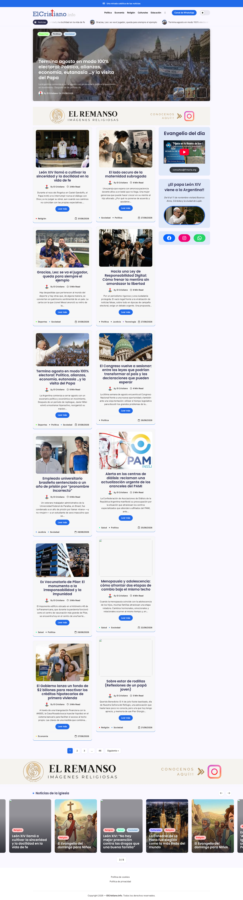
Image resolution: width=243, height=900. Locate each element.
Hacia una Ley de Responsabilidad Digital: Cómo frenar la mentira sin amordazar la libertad (126, 277)
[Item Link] (30, 826)
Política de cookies (120, 877)
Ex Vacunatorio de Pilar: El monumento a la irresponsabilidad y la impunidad (62, 588)
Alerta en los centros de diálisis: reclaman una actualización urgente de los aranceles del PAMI (125, 480)
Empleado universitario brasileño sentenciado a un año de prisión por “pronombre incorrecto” (62, 484)
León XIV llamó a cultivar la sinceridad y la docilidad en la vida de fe (62, 176)
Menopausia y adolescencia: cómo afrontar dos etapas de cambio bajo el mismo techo (125, 585)
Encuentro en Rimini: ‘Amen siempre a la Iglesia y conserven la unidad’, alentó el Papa (212, 840)
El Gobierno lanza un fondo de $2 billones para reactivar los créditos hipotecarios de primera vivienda (62, 692)
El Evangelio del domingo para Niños (73, 75)
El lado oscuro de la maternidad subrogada (125, 174)
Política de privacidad (120, 881)
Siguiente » (113, 750)
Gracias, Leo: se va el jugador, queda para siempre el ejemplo (113, 22)
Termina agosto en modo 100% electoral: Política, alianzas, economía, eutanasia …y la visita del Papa (62, 377)
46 (100, 750)
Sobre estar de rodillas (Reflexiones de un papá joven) (126, 685)
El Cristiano (52, 93)
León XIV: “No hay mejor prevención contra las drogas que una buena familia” (76, 841)
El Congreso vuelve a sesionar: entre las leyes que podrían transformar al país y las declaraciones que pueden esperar (126, 374)
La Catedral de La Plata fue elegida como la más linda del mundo (121, 841)
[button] (184, 13)
